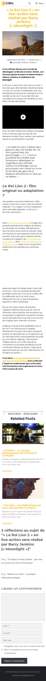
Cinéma (32, 62)
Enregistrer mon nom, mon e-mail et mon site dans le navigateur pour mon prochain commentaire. (24, 649)
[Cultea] (8, 3)
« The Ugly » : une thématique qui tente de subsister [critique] (21, 506)
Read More (7, 471)
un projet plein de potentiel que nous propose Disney (21, 359)
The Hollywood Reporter (19, 223)
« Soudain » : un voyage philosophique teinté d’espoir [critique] (19, 453)
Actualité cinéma (20, 62)
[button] (29, 3)
